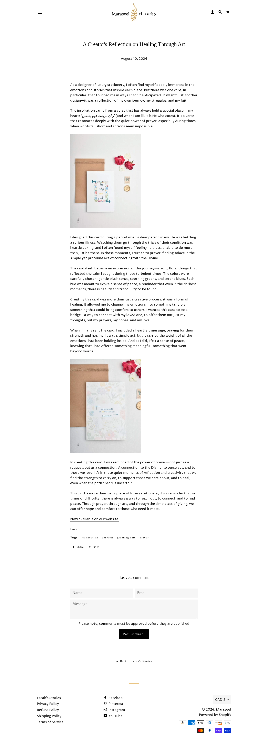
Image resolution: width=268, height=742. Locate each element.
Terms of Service (50, 722)
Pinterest (115, 704)
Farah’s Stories (49, 698)
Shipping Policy (49, 716)
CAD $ (220, 699)
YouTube (115, 716)
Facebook (116, 698)
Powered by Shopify (215, 715)
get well (107, 537)
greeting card (126, 537)
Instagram (116, 710)
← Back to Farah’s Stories (134, 661)
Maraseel (223, 709)
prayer (144, 537)
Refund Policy (48, 710)
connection (90, 537)
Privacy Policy (48, 704)
